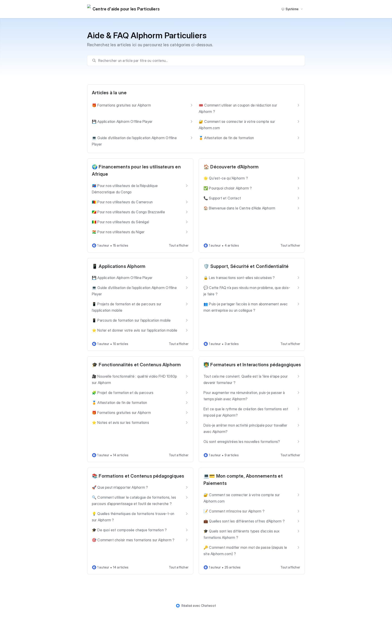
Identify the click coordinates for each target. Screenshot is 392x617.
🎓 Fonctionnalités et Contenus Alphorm (136, 364)
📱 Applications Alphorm (118, 266)
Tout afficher (179, 245)
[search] (198, 60)
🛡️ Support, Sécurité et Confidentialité (246, 266)
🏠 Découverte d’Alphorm (231, 167)
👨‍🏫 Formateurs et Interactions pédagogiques (252, 364)
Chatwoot (208, 605)
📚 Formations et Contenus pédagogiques (138, 476)
